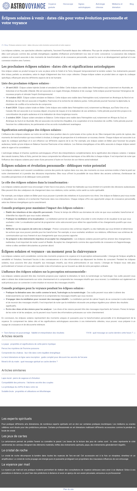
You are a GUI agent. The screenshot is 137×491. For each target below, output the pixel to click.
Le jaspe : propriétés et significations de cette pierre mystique (29, 344)
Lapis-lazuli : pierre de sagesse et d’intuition (21, 378)
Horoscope (68, 4)
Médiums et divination (117, 6)
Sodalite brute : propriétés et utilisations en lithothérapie (26, 391)
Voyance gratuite (52, 6)
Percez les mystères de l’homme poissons (20, 348)
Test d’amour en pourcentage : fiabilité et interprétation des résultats (34, 333)
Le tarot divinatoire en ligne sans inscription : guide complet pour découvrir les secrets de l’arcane (44, 357)
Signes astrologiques (84, 6)
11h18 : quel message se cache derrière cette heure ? (109, 333)
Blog (132, 4)
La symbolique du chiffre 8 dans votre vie (20, 387)
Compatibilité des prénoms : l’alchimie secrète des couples (27, 382)
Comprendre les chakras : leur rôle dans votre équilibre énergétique (31, 353)
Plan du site (68, 489)
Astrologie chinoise (100, 6)
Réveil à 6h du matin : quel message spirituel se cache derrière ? (30, 361)
